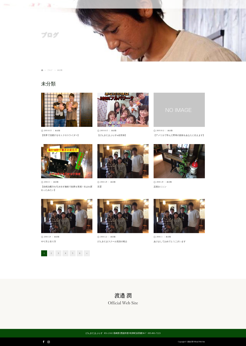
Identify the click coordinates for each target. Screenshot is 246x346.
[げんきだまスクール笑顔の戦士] (123, 216)
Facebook (43, 341)
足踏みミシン (160, 187)
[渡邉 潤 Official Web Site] (123, 305)
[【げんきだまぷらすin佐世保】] (123, 110)
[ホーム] (42, 67)
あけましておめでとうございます (170, 241)
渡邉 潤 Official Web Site (196, 342)
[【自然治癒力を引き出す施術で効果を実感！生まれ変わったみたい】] (66, 161)
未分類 (57, 130)
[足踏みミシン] (179, 161)
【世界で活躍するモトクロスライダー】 (60, 135)
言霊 (99, 187)
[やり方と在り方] (66, 216)
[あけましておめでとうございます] (179, 216)
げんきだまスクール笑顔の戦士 (112, 241)
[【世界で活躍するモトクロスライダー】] (66, 110)
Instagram (48, 341)
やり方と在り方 (48, 241)
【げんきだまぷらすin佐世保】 (112, 135)
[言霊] (123, 161)
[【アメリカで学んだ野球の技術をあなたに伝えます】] (179, 110)
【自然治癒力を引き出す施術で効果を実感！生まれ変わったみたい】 (66, 188)
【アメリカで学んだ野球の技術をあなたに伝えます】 (179, 135)
